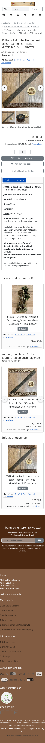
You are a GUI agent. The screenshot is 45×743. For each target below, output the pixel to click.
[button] (8, 118)
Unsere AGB (7, 610)
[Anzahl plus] (28, 152)
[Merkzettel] (25, 14)
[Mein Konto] (18, 14)
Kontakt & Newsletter (11, 651)
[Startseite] (3, 14)
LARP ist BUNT (8, 647)
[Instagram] (7, 712)
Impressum (6, 620)
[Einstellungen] (11, 14)
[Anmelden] (39, 540)
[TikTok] (12, 712)
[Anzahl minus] (17, 152)
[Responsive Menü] (40, 14)
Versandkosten (38, 144)
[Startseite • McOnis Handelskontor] (22, 4)
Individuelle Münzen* (11, 661)
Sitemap (5, 656)
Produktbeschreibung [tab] (14, 180)
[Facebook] (2, 712)
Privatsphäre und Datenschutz (15, 625)
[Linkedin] (16, 712)
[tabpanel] (22, 226)
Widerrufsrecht (8, 615)
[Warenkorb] (33, 14)
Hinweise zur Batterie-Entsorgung (17, 629)
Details (24, 329)
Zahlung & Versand (10, 605)
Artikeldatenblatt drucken (24, 171)
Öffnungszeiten (8, 642)
